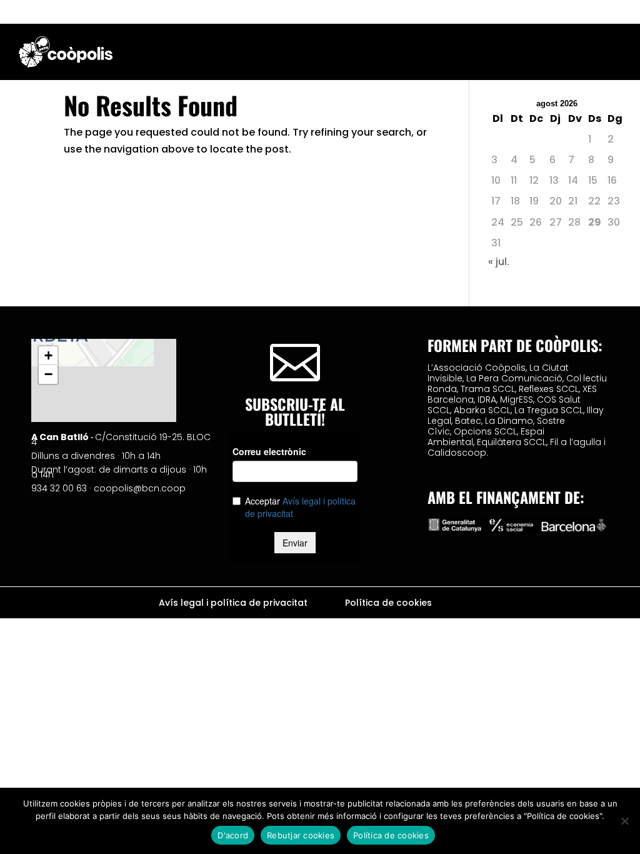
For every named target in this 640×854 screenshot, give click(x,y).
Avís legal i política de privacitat (233, 603)
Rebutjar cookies (300, 835)
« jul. (498, 261)
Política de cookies (388, 603)
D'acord (233, 835)
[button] (48, 355)
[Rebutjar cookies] (624, 821)
